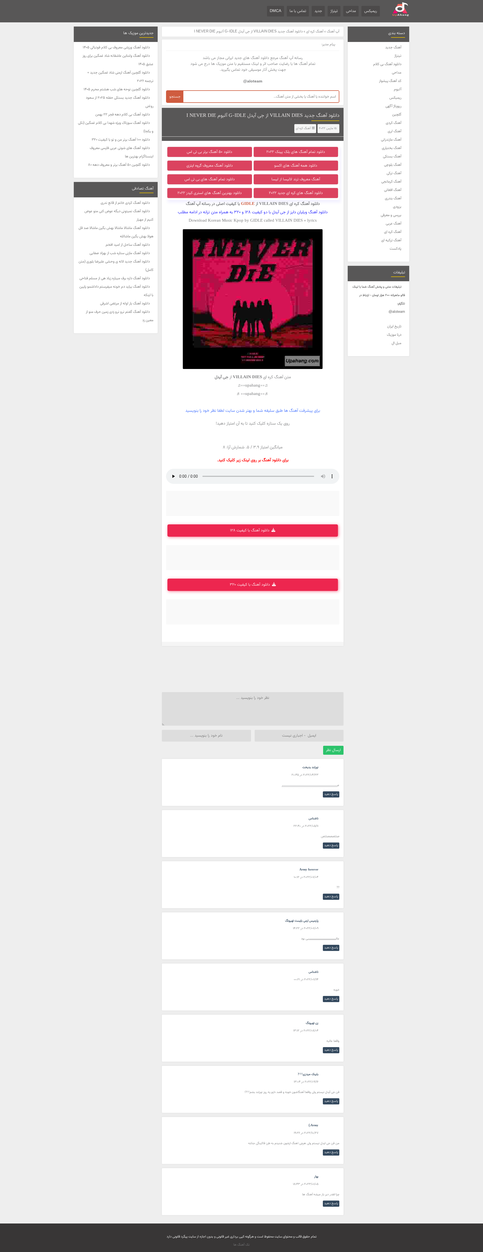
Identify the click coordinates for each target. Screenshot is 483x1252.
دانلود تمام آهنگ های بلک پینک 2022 (295, 152)
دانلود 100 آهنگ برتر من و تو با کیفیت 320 (121, 140)
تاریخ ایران (394, 326)
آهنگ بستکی (392, 156)
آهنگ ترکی (394, 173)
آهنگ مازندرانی (391, 140)
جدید (318, 11)
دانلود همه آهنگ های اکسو (295, 166)
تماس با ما (298, 11)
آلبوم (397, 89)
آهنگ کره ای (392, 232)
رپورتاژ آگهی (393, 106)
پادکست (395, 249)
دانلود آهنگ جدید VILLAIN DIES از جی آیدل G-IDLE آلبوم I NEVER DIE (262, 116)
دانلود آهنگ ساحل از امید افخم (128, 245)
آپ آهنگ (333, 31)
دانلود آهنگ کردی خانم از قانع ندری (125, 203)
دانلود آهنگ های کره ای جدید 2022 (296, 193)
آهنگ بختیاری (391, 148)
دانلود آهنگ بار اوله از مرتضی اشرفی (125, 303)
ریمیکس (370, 11)
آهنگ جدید (393, 47)
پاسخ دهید (331, 794)
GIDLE (248, 204)
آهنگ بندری (393, 198)
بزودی (397, 207)
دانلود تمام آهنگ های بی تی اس (209, 179)
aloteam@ (397, 312)
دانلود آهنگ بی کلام (387, 64)
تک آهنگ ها (241, 1244)
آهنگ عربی (393, 223)
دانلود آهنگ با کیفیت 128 (249, 530)
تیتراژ (334, 11)
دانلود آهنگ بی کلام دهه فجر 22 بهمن (122, 114)
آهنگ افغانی (392, 190)
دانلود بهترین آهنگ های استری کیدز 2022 (209, 193)
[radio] (270, 435)
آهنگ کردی (393, 123)
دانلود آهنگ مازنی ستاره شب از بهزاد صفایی (119, 253)
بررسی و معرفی (391, 215)
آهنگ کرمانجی (391, 181)
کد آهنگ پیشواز (390, 81)
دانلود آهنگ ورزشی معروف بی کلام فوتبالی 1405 (116, 47)
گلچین (396, 114)
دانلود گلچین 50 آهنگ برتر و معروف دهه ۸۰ (119, 165)
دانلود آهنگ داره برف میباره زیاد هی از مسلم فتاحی (114, 278)
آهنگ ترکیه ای (391, 240)
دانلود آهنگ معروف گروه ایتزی (209, 166)
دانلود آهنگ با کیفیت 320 (250, 585)
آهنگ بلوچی (392, 165)
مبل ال (396, 343)
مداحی (351, 11)
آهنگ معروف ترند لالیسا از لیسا (295, 179)
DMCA (275, 11)
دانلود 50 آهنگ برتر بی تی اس (209, 152)
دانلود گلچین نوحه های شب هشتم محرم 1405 (117, 89)
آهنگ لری (394, 131)
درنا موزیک (394, 335)
